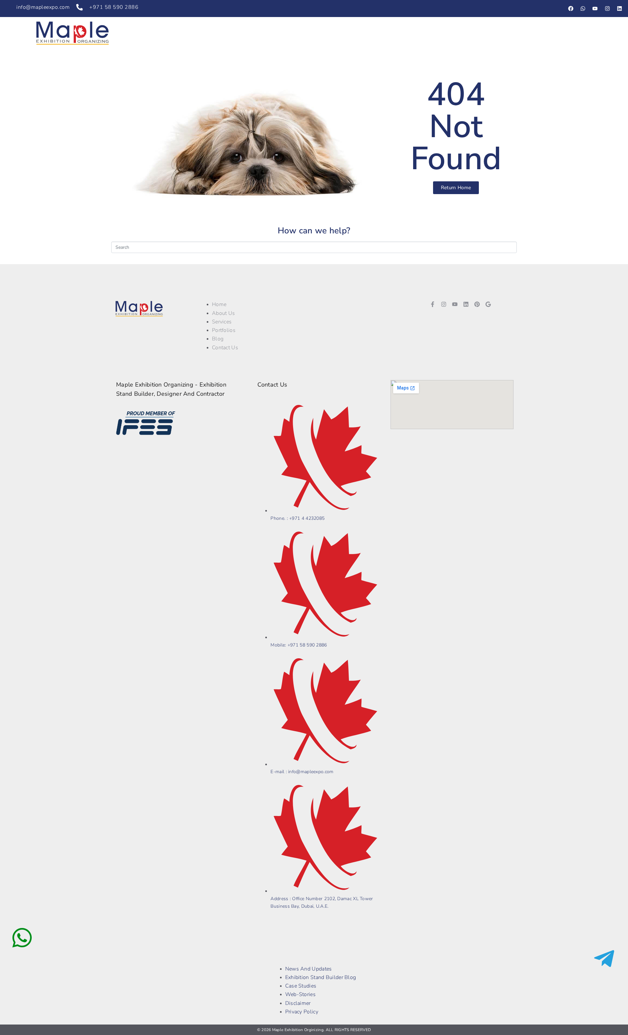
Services (381, 33)
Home (309, 33)
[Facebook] (571, 8)
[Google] (488, 304)
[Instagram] (607, 8)
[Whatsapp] (583, 8)
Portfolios (420, 33)
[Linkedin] (619, 8)
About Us (344, 33)
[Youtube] (595, 8)
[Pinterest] (477, 304)
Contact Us (514, 33)
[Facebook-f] (432, 304)
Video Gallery (466, 33)
